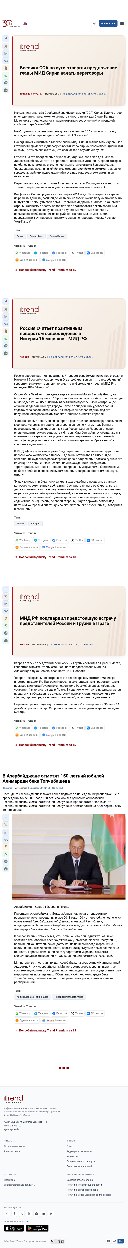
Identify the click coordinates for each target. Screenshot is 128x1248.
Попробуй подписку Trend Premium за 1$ (47, 270)
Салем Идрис (57, 236)
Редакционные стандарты (81, 1161)
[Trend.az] (14, 23)
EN (108, 1241)
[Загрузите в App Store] (14, 1228)
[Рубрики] (122, 23)
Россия (20, 523)
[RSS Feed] (51, 1214)
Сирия (20, 236)
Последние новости (14, 1146)
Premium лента (12, 1151)
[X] (22, 1214)
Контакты (72, 1156)
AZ (114, 1241)
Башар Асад (36, 236)
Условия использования (80, 1180)
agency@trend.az (12, 1129)
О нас (70, 1146)
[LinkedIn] (44, 1214)
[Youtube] (29, 1214)
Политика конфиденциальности (84, 1184)
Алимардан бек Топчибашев (32, 997)
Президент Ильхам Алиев (69, 997)
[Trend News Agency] (13, 1099)
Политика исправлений (79, 1166)
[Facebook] (14, 1214)
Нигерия (35, 523)
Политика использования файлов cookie (89, 1194)
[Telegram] (36, 1214)
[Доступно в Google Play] (37, 1228)
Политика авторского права (82, 1189)
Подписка (9, 1180)
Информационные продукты (19, 1184)
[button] (6, 39)
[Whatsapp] (7, 1214)
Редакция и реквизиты (79, 1151)
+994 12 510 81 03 (12, 1125)
